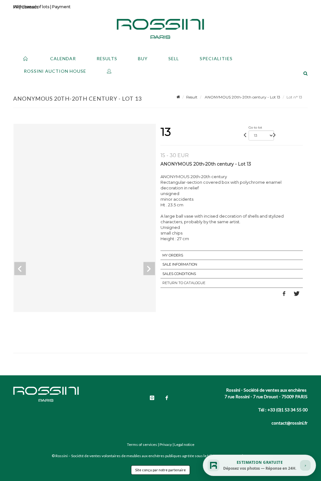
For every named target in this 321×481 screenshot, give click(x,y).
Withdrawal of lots (31, 6)
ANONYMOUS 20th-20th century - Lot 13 (242, 97)
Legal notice (184, 444)
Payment (61, 6)
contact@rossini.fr (289, 423)
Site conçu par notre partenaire (160, 470)
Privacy (166, 444)
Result (191, 97)
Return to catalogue (183, 283)
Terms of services (142, 444)
